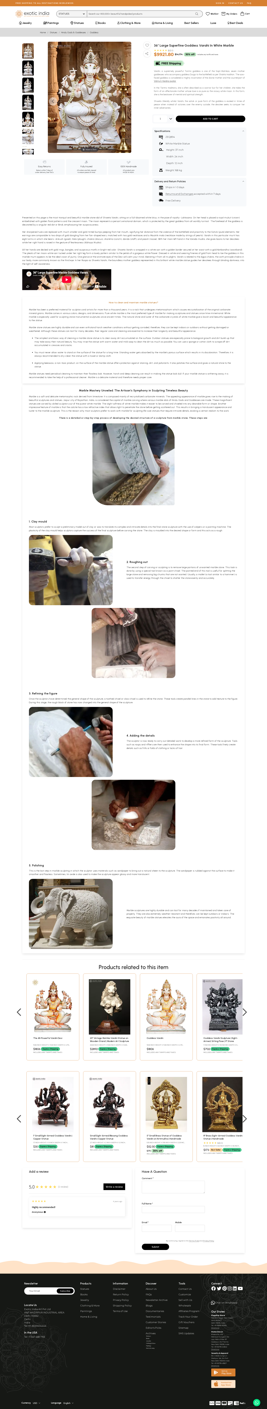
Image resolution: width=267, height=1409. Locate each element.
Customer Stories (156, 1322)
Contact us (235, 3)
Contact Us (185, 1289)
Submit (155, 1247)
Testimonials (153, 1316)
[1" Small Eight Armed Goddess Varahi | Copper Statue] (53, 1131)
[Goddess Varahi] (166, 1033)
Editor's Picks (153, 1328)
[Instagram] (230, 1289)
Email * (145, 1222)
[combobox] (140, 14)
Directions (215, 1328)
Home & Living (88, 1316)
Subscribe (65, 1291)
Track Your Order (188, 1316)
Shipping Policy (122, 1305)
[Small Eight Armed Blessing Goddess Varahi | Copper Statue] (109, 1131)
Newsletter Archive (157, 1300)
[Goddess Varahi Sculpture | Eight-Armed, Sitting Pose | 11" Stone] (223, 1033)
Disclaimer (119, 1289)
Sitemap (183, 1328)
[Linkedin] (235, 1289)
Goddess (94, 32)
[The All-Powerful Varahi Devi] (53, 1033)
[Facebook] (213, 1289)
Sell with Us (185, 1300)
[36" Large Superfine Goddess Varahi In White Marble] (28, 51)
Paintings (86, 1311)
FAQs (149, 1294)
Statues (53, 32)
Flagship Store (218, 1315)
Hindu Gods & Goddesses (73, 32)
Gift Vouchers (186, 1322)
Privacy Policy (208, 1241)
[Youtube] (240, 1289)
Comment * (148, 1178)
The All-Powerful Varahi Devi (47, 1038)
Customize (185, 1294)
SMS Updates (186, 1333)
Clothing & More (90, 1305)
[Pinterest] (224, 1289)
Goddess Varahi (155, 1038)
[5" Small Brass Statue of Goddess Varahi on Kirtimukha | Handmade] (166, 1131)
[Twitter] (219, 1289)
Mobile (178, 1222)
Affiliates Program (189, 1311)
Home (43, 32)
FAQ (249, 3)
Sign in (220, 3)
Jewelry (84, 1300)
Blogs (149, 1305)
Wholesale (185, 1305)
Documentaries (155, 1311)
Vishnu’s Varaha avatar (165, 81)
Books (83, 1294)
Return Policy (121, 1294)
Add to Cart (210, 118)
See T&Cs (50, 172)
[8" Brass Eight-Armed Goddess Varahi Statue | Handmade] (223, 1131)
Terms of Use (194, 1241)
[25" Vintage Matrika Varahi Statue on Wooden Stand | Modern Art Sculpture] (109, 1033)
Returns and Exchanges (179, 194)
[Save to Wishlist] (147, 46)
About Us (151, 1289)
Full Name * (147, 1203)
